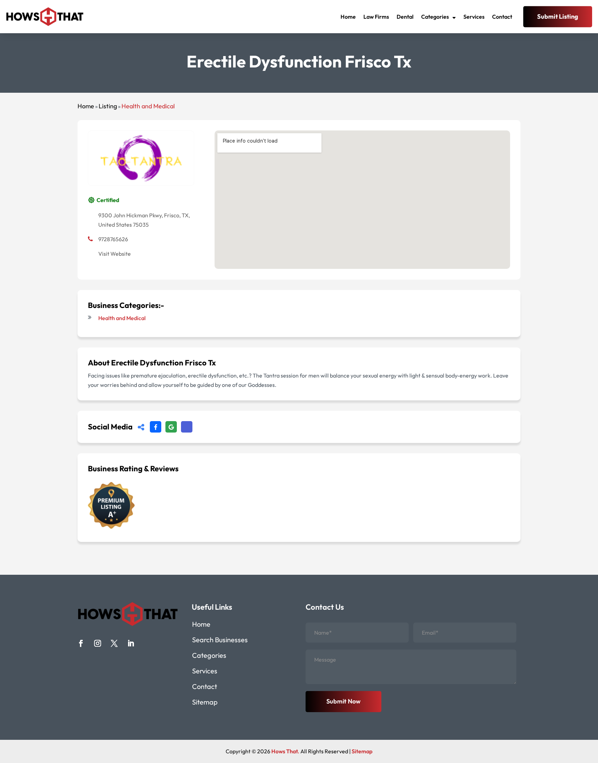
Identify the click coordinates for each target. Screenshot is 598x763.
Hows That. (285, 751)
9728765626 (113, 239)
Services (473, 16)
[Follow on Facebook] (81, 643)
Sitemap (205, 703)
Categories (435, 16)
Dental (405, 16)
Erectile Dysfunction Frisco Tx (163, 362)
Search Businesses (220, 640)
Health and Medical (148, 106)
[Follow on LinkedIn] (131, 643)
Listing (108, 106)
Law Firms (376, 16)
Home (348, 16)
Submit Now (343, 701)
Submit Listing (557, 16)
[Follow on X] (114, 643)
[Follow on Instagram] (98, 643)
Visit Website (114, 253)
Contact (502, 16)
